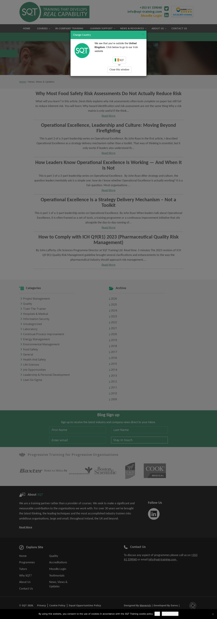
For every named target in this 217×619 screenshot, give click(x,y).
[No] (212, 614)
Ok (157, 613)
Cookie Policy (170, 613)
